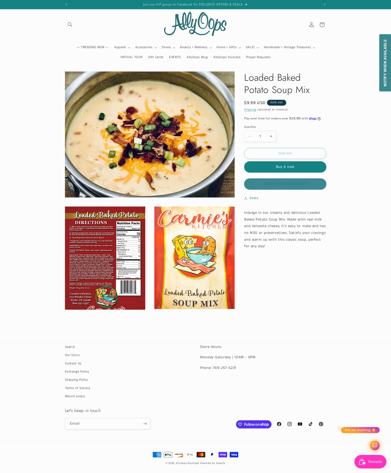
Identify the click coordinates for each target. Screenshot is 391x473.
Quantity (250, 127)
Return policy (75, 396)
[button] (70, 24)
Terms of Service (77, 388)
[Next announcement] (325, 4)
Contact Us (73, 363)
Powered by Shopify (212, 463)
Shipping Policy (76, 380)
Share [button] (254, 198)
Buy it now (285, 166)
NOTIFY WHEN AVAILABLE (285, 183)
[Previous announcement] (66, 4)
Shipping (250, 110)
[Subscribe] (145, 423)
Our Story (72, 355)
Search (70, 347)
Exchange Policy (77, 371)
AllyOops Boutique (187, 463)
